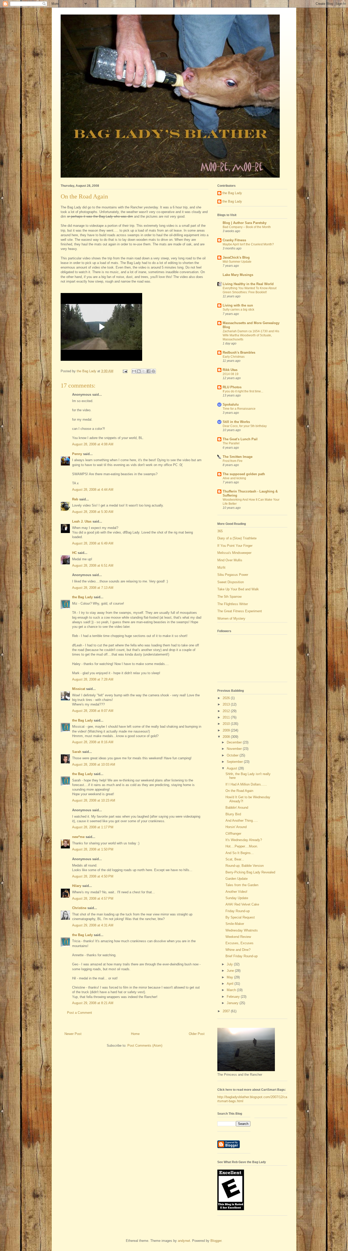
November (235, 749)
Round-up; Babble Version (244, 866)
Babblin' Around (236, 807)
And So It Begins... (239, 853)
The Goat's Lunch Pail (240, 439)
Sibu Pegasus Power (232, 575)
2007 (227, 1011)
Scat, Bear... (234, 859)
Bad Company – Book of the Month (247, 227)
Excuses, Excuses (239, 943)
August (232, 768)
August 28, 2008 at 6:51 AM (92, 565)
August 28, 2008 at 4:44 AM (92, 489)
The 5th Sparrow (229, 596)
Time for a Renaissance (239, 408)
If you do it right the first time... (243, 391)
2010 (227, 724)
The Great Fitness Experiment (239, 611)
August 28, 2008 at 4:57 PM (92, 898)
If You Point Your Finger (234, 546)
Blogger (215, 1241)
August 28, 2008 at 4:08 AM (92, 444)
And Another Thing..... (241, 820)
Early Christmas (234, 356)
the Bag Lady (82, 597)
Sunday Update (236, 898)
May (230, 977)
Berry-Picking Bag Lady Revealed (250, 872)
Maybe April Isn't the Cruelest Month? (248, 244)
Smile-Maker (234, 924)
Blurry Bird (233, 814)
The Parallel (231, 443)
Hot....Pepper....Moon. (241, 846)
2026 (227, 698)
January (233, 1003)
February (234, 997)
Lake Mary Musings (238, 275)
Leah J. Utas (81, 521)
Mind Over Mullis (229, 560)
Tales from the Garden (241, 885)
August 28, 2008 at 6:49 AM (92, 543)
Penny (77, 454)
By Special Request (240, 917)
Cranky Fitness (234, 240)
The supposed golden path (244, 474)
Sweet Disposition (230, 582)
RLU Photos (232, 387)
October (233, 755)
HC (74, 553)
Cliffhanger (233, 833)
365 (220, 531)
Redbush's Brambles (239, 352)
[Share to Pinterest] (153, 371)
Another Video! (236, 892)
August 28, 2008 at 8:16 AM (92, 742)
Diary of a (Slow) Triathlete (237, 538)
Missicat (78, 689)
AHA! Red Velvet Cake (242, 904)
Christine (79, 908)
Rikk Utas (230, 370)
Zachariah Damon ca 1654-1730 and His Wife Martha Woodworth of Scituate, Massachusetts (251, 335)
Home (135, 1034)
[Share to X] (143, 371)
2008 (227, 737)
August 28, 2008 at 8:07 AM (92, 711)
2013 (227, 704)
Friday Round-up (237, 911)
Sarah (76, 752)
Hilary (76, 886)
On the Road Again (239, 791)
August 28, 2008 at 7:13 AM (92, 588)
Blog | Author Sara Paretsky (244, 223)
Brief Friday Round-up (241, 956)
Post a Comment (79, 1013)
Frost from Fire (233, 461)
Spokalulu (231, 404)
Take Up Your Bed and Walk (238, 589)
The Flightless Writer (232, 604)
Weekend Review (238, 937)
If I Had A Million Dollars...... (246, 784)
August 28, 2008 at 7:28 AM (92, 679)
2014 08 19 (230, 374)
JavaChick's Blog (236, 257)
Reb (75, 499)
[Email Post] (124, 371)
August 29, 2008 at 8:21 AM (92, 1003)
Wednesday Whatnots (241, 930)
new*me (78, 837)
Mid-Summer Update (237, 261)
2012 (227, 711)
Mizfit (221, 567)
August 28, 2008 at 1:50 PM (92, 849)
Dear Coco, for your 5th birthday (245, 426)
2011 (227, 717)
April (230, 984)
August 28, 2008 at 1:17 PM (92, 827)
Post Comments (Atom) (144, 1045)
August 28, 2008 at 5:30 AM (92, 512)
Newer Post (73, 1034)
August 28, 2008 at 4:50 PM (92, 876)
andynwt (184, 1241)
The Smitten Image (237, 457)
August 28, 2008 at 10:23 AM (93, 800)
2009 (227, 730)
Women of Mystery (231, 618)
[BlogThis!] (138, 371)
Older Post (197, 1034)
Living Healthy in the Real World (248, 284)
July (230, 964)
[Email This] (134, 371)
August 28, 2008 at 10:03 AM (93, 764)
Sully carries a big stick (238, 309)
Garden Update (236, 879)
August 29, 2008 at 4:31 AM (92, 925)
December (235, 742)
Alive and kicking (234, 478)
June (231, 971)
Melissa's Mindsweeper (234, 553)
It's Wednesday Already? (243, 840)
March (232, 990)
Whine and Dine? (237, 950)
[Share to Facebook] (148, 371)
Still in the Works (236, 422)
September (235, 762)
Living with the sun (238, 305)
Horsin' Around (236, 827)
